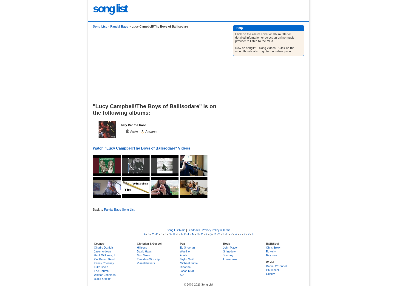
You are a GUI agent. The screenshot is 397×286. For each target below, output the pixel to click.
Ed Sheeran (187, 247)
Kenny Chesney (104, 263)
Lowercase (230, 259)
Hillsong (142, 247)
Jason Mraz (187, 270)
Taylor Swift (187, 259)
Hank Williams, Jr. (105, 255)
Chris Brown (273, 247)
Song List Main (176, 230)
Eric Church (101, 270)
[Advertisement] (158, 67)
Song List (100, 26)
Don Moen (143, 255)
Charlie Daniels (103, 247)
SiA (182, 274)
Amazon (150, 131)
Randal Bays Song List (119, 209)
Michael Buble (189, 263)
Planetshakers (146, 263)
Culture (270, 273)
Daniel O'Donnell (276, 266)
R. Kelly (271, 251)
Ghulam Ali (273, 270)
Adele (183, 255)
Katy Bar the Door (133, 125)
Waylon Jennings (105, 274)
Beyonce (271, 255)
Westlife (185, 251)
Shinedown (230, 251)
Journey (228, 255)
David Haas (144, 251)
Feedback (193, 230)
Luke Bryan (101, 267)
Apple (134, 131)
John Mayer (230, 247)
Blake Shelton (102, 278)
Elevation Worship (148, 259)
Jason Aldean (102, 251)
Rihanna (185, 267)
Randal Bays (119, 26)
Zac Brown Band (104, 259)
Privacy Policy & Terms (216, 230)
